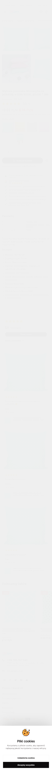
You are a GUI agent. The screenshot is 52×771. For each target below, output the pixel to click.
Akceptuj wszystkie (26, 765)
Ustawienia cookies (26, 758)
